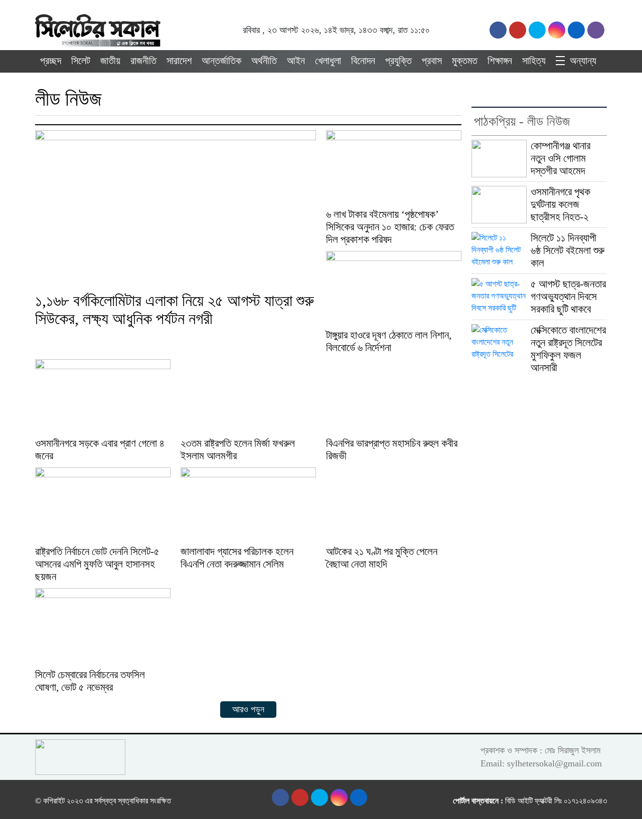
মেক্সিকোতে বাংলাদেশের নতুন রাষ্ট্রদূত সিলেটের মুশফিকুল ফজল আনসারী (568, 349)
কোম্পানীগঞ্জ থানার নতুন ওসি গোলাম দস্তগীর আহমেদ (560, 158)
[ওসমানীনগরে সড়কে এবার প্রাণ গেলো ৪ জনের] (103, 397)
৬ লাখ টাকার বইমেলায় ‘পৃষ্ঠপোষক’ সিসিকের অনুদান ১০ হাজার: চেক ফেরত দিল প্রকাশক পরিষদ (390, 226)
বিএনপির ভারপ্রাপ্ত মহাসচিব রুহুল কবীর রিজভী (391, 449)
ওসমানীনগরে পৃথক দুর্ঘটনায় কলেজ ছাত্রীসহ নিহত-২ (560, 204)
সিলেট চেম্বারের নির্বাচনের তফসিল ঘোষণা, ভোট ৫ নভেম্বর (90, 681)
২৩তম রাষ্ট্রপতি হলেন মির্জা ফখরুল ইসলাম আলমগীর (238, 449)
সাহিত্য (534, 60)
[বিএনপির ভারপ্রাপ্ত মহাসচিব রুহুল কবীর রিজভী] (393, 397)
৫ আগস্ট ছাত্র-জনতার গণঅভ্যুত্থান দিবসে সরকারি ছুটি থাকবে (568, 296)
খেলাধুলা (328, 60)
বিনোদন (363, 60)
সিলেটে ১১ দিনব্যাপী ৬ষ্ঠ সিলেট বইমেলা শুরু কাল (567, 250)
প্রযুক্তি (398, 60)
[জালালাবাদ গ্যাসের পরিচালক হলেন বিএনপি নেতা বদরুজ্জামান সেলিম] (248, 505)
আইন (296, 60)
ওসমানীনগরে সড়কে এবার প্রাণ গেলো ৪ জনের (100, 449)
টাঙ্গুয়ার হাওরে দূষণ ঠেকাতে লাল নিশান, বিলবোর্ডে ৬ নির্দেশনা (388, 341)
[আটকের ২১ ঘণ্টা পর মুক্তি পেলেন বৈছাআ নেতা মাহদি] (393, 505)
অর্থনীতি (264, 60)
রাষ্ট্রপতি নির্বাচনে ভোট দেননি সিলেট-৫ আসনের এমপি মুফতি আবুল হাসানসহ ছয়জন (97, 564)
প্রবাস (432, 60)
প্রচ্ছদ (50, 60)
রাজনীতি (143, 60)
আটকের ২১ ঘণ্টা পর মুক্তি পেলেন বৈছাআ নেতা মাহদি (381, 557)
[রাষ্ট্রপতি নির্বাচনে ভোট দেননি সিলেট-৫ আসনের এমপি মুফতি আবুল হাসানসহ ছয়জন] (103, 505)
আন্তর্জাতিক (221, 60)
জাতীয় (110, 60)
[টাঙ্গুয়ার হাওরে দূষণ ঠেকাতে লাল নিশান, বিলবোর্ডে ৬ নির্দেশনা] (393, 289)
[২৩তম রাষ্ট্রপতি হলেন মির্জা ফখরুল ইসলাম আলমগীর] (248, 397)
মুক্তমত (464, 60)
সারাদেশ (179, 60)
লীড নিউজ (68, 98)
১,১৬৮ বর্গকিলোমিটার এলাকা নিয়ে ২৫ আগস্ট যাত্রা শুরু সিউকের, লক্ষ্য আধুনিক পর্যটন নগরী (174, 310)
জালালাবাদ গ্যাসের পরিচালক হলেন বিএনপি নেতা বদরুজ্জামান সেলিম (237, 557)
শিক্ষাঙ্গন (500, 60)
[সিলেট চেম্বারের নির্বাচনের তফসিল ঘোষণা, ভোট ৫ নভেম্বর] (103, 627)
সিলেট (80, 60)
